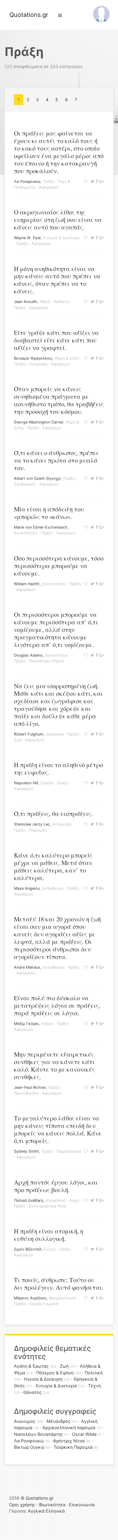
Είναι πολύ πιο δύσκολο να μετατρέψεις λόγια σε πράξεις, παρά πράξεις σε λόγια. (57, 1005)
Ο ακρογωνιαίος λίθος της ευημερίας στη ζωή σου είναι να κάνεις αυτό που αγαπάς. (58, 219)
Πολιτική (94, 1372)
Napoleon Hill (26, 783)
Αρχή (74, 1200)
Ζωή (17, 740)
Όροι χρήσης (22, 1504)
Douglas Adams (28, 655)
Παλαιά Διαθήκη (28, 1200)
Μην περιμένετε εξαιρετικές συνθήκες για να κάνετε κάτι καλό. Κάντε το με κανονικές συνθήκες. (54, 1065)
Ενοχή (49, 1249)
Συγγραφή (38, 364)
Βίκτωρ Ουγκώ (29, 1447)
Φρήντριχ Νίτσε (69, 1440)
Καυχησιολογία (62, 1298)
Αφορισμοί (48, 187)
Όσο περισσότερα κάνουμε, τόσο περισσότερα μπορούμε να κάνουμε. (58, 565)
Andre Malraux (27, 967)
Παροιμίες (38, 830)
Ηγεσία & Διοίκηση (43, 1379)
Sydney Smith (26, 1151)
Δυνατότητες (26, 533)
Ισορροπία (55, 734)
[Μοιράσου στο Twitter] (91, 181)
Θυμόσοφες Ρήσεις (46, 661)
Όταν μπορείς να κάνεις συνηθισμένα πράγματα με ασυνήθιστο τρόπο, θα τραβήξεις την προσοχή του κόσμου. (59, 400)
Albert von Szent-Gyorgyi (37, 478)
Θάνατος (32, 1392)
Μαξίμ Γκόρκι (26, 1023)
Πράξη (48, 181)
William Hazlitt (27, 584)
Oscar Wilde (84, 1434)
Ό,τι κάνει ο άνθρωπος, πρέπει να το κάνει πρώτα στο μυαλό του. (56, 460)
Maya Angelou (27, 888)
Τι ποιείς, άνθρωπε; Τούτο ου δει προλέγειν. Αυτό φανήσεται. (58, 1284)
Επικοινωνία (82, 1504)
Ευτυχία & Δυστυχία (61, 238)
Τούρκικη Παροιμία (73, 1447)
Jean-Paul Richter (30, 1087)
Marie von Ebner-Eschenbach (40, 527)
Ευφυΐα (47, 783)
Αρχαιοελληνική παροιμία (68, 1427)
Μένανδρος (58, 1421)
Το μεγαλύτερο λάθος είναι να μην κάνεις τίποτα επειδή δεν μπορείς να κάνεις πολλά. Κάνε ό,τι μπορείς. (58, 1129)
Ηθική (45, 301)
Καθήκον (61, 301)
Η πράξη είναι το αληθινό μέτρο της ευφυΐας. (58, 768)
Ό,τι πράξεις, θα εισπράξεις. (53, 813)
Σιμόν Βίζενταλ (27, 1249)
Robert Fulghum (28, 734)
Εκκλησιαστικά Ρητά (47, 1206)
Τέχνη (94, 1385)
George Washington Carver (38, 422)
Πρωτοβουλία (26, 1093)
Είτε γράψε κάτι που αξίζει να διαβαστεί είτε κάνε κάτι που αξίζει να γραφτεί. (56, 340)
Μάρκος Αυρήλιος (30, 1298)
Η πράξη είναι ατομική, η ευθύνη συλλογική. (48, 1235)
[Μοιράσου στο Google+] (101, 181)
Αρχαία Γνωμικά (43, 1303)
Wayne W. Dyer (27, 238)
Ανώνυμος (24, 1421)
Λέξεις (47, 1023)
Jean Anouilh (25, 301)
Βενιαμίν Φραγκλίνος (33, 358)
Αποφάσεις (55, 1200)
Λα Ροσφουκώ (27, 181)
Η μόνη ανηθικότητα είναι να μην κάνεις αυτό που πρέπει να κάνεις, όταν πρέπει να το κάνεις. (57, 279)
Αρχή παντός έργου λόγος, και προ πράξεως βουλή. (56, 1186)
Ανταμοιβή (61, 824)
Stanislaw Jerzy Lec (32, 824)
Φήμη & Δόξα (67, 358)
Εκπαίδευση (53, 888)
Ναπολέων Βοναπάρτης (38, 1434)
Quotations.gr (28, 14)
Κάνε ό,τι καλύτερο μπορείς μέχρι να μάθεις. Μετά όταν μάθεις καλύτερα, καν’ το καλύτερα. (53, 866)
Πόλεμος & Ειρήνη (55, 1372)
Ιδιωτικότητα (52, 1504)
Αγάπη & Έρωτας (31, 1366)
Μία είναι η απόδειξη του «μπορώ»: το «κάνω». (49, 513)
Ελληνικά (55, 1510)
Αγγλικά (36, 1510)
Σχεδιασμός (25, 484)
